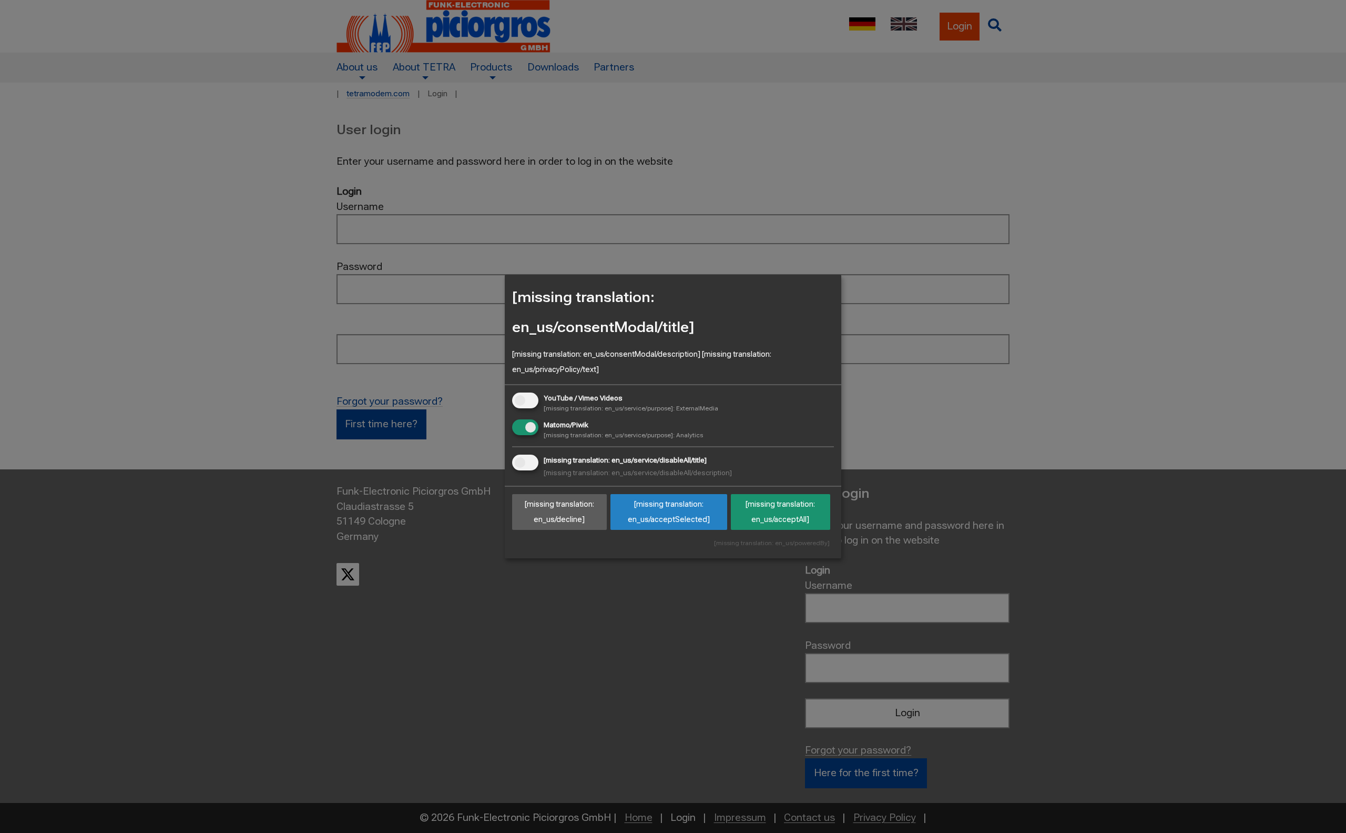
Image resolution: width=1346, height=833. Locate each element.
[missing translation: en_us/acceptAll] (780, 512)
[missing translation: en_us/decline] (559, 512)
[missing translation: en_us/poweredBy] (772, 543)
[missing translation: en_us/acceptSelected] (669, 512)
